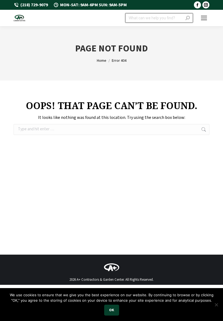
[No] (216, 304)
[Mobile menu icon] (204, 18)
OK (111, 310)
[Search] (187, 18)
